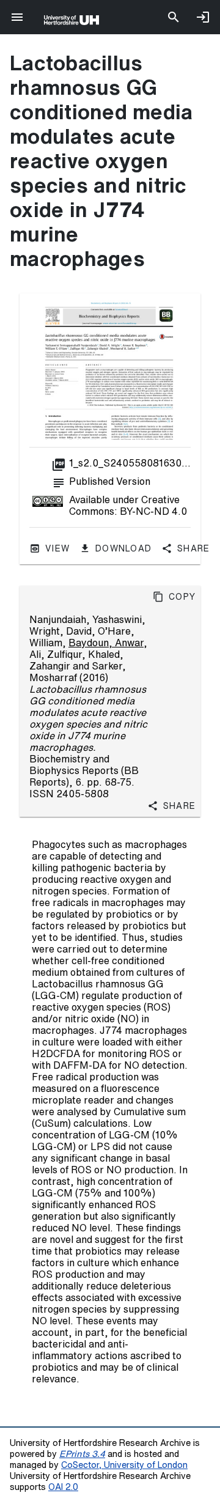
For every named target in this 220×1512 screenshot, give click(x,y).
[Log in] (203, 17)
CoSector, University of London (124, 1464)
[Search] (173, 17)
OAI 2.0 (63, 1486)
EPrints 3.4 (82, 1453)
